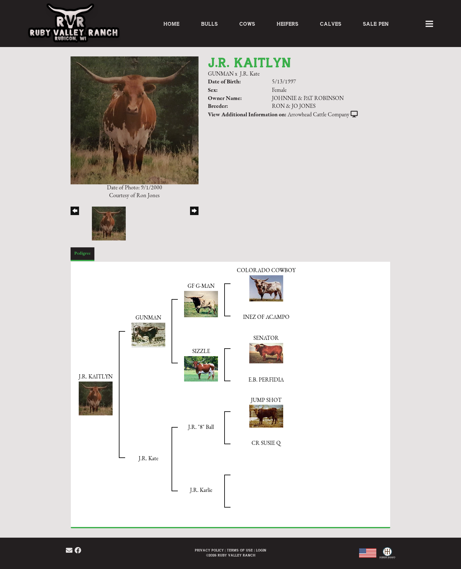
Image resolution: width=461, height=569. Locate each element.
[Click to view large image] (135, 120)
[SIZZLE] (201, 368)
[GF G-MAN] (201, 304)
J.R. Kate (250, 74)
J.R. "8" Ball (201, 427)
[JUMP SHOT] (266, 416)
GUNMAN (221, 74)
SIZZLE (201, 352)
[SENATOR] (266, 353)
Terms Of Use (240, 550)
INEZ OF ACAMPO (266, 317)
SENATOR (266, 338)
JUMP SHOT (266, 400)
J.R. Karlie (201, 490)
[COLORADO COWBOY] (266, 288)
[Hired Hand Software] (386, 556)
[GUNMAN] (148, 335)
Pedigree (82, 253)
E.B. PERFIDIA (266, 380)
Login (261, 550)
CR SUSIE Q (266, 443)
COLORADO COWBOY (266, 271)
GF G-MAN (201, 286)
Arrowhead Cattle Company (318, 115)
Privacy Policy (209, 550)
